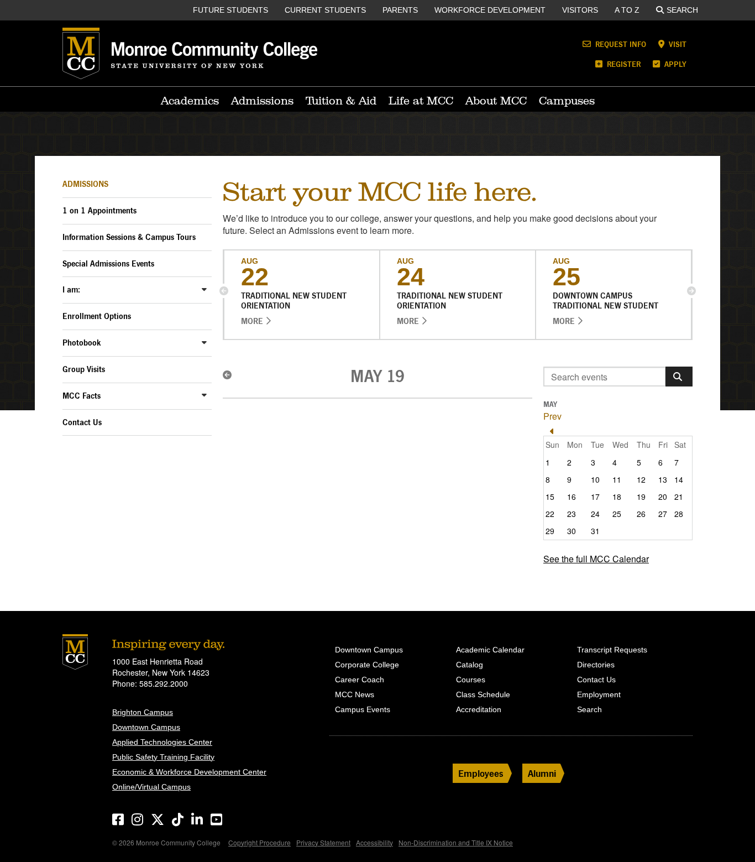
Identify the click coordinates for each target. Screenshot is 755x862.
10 (595, 479)
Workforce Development (490, 10)
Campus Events (362, 709)
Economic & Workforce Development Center (189, 771)
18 (616, 496)
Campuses (567, 100)
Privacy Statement (323, 842)
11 (616, 479)
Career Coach (359, 679)
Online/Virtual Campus (151, 786)
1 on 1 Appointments (99, 210)
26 (641, 513)
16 (571, 496)
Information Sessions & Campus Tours (129, 237)
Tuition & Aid (341, 100)
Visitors (580, 10)
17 (595, 496)
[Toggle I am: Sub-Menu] (204, 289)
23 (571, 513)
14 (678, 479)
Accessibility (374, 842)
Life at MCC (421, 100)
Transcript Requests (612, 649)
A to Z (627, 10)
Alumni (542, 773)
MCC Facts (81, 395)
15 (550, 496)
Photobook (81, 342)
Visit (676, 44)
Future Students (230, 10)
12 (641, 479)
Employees (481, 773)
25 (616, 513)
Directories (596, 664)
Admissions (262, 100)
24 (595, 513)
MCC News (354, 694)
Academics (190, 100)
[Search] (679, 376)
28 (678, 513)
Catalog (469, 664)
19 (641, 496)
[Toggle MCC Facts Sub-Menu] (204, 395)
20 (662, 496)
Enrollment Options (96, 316)
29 (550, 530)
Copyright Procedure (259, 842)
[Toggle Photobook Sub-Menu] (204, 342)
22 (550, 513)
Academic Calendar (490, 649)
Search (682, 10)
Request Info (619, 44)
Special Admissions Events (108, 263)
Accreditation (478, 709)
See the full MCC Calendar (596, 558)
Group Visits (83, 369)
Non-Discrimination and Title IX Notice (456, 842)
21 (678, 496)
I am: (71, 289)
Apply (674, 64)
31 (595, 530)
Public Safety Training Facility (163, 757)
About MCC (496, 100)
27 (662, 513)
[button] (224, 291)
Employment (599, 694)
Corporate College (367, 664)
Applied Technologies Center (162, 742)
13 (662, 479)
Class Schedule (483, 694)
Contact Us (82, 422)
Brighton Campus (142, 712)
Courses (470, 679)
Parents (400, 10)
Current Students (325, 10)
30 (571, 530)
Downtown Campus (146, 727)
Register (623, 64)
